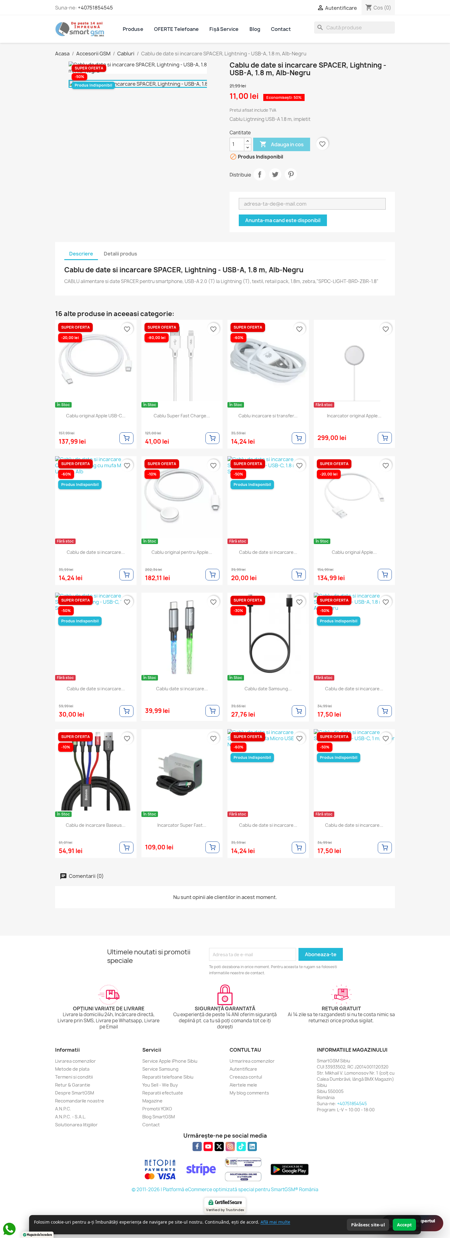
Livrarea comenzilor (75, 1061)
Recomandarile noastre (79, 1101)
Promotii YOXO (157, 1109)
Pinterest (291, 174)
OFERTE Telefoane (176, 29)
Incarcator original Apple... (354, 416)
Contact (281, 29)
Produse (133, 29)
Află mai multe (275, 1222)
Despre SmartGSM (74, 1093)
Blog (254, 29)
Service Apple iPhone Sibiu (169, 1061)
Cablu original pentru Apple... (182, 552)
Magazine (152, 1101)
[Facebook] (197, 1146)
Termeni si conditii (74, 1077)
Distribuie (259, 174)
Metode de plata (72, 1069)
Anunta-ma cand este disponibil (283, 220)
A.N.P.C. (63, 1109)
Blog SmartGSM (158, 1117)
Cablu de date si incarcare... (96, 552)
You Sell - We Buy (160, 1085)
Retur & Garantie (72, 1085)
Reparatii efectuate (162, 1093)
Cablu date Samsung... (268, 689)
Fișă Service (223, 29)
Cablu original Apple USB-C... (96, 416)
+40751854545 (95, 7)
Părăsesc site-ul (368, 1225)
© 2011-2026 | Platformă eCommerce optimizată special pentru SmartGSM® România (225, 1189)
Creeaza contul (246, 1077)
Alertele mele (243, 1085)
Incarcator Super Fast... (181, 825)
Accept (404, 1225)
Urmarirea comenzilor (252, 1061)
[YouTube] (208, 1146)
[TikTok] (241, 1146)
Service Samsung (160, 1069)
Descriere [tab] (81, 253)
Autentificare (243, 1069)
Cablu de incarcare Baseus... (96, 825)
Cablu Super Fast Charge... (182, 416)
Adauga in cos (282, 144)
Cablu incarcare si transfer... (268, 416)
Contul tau (245, 1049)
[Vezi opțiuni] (126, 438)
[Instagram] (230, 1146)
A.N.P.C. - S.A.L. (70, 1117)
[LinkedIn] (252, 1146)
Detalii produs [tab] (120, 253)
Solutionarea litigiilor (76, 1125)
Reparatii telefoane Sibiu (167, 1077)
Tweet (275, 174)
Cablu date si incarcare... (182, 689)
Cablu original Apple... (354, 552)
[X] (219, 1146)
